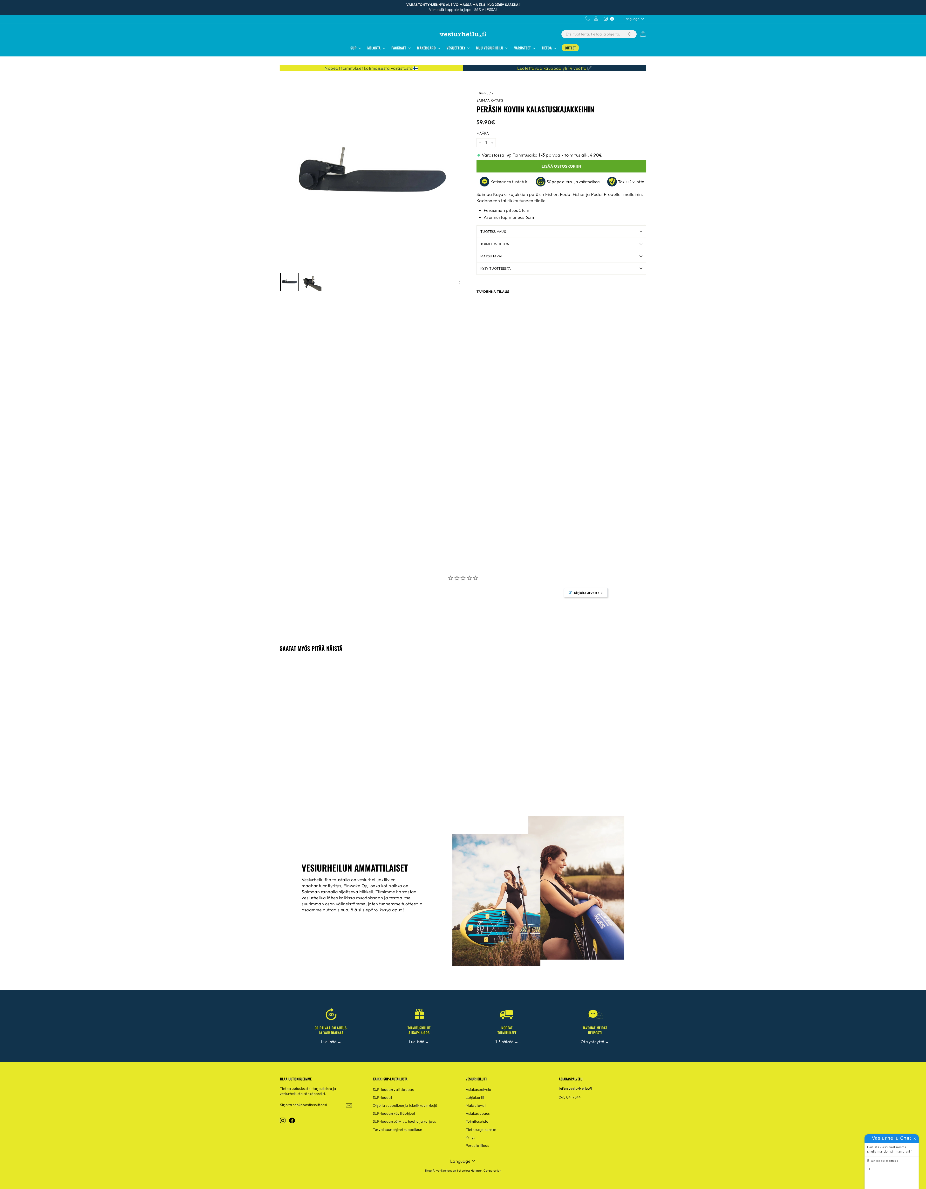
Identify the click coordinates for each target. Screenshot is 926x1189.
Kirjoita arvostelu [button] (588, 593)
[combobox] (594, 34)
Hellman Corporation (486, 1170)
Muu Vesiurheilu (490, 47)
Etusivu (483, 93)
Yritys (470, 1137)
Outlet (570, 47)
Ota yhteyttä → (595, 1041)
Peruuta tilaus (477, 1145)
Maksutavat (491, 256)
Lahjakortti (475, 1097)
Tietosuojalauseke (481, 1129)
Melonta (374, 47)
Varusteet (523, 47)
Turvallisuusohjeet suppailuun (397, 1129)
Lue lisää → (331, 1041)
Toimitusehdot (478, 1121)
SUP (353, 47)
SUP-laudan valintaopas (393, 1089)
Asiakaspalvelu (478, 1089)
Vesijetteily (456, 47)
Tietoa (547, 47)
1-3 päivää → (507, 1041)
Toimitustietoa (494, 244)
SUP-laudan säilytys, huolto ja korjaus (404, 1121)
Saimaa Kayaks (490, 100)
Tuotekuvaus (493, 231)
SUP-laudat (382, 1097)
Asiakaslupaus (478, 1113)
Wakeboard (427, 47)
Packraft (399, 47)
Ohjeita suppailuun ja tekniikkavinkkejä (405, 1105)
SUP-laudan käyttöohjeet (394, 1113)
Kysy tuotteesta (495, 268)
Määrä (483, 133)
